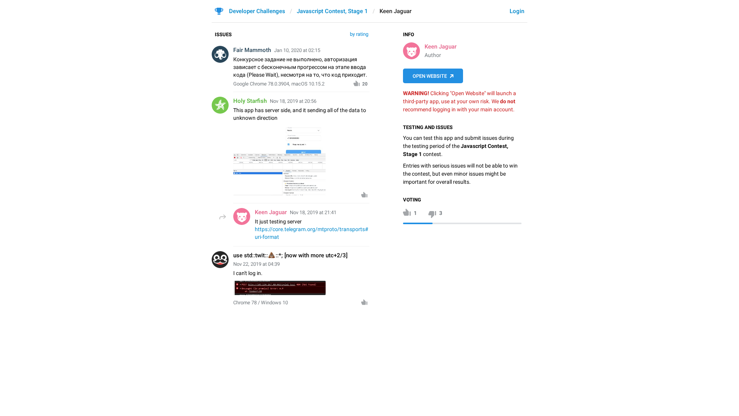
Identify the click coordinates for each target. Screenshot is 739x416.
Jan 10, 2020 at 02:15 (297, 50)
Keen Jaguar (440, 46)
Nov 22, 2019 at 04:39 (256, 264)
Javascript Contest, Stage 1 (332, 11)
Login (517, 11)
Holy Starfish (250, 100)
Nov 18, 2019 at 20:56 (293, 101)
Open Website (430, 76)
